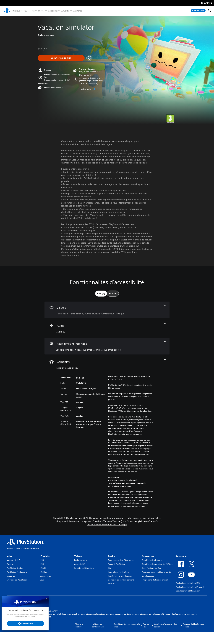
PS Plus (41, 11)
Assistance (77, 11)
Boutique (16, 11)
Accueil (10, 548)
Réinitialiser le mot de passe (120, 576)
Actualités (65, 11)
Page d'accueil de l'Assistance (121, 560)
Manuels (111, 583)
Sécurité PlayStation (116, 564)
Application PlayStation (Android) (190, 587)
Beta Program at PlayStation (188, 590)
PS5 (25, 11)
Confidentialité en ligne (84, 568)
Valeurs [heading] (78, 556)
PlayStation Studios (15, 568)
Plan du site (146, 625)
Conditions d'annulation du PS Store (157, 564)
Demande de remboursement (121, 579)
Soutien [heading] (112, 556)
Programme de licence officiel (155, 579)
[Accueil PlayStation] (7, 10)
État (109, 568)
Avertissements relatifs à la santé (122, 480)
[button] (57, 80)
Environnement (80, 560)
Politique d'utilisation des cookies (193, 625)
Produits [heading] (45, 556)
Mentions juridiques (79, 625)
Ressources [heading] (148, 556)
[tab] (101, 294)
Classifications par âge (151, 568)
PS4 (42, 564)
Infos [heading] (9, 556)
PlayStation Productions (17, 572)
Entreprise (11, 576)
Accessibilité (79, 564)
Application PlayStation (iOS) (188, 583)
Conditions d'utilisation (152, 560)
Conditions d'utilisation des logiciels (165, 625)
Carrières (10, 564)
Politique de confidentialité (98, 625)
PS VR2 (43, 568)
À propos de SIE (13, 560)
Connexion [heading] (181, 556)
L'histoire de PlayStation (17, 579)
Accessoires (52, 11)
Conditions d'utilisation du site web (127, 625)
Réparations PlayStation (118, 572)
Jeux (32, 11)
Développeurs (148, 576)
